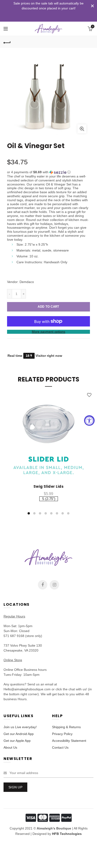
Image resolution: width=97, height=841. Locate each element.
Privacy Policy (62, 734)
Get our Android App (19, 734)
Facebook (42, 584)
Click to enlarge (81, 128)
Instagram (54, 584)
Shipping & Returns (66, 727)
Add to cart (48, 306)
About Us (10, 747)
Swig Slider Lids (48, 486)
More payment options (48, 332)
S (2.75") (48, 499)
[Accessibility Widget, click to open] (89, 420)
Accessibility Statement (69, 741)
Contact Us (60, 747)
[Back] (7, 42)
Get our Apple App (17, 741)
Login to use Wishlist (89, 395)
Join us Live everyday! (20, 727)
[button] (48, 172)
